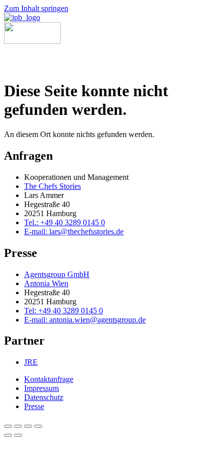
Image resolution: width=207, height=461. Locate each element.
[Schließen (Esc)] (38, 426)
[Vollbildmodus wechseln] (18, 426)
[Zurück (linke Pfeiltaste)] (8, 435)
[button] (16, 58)
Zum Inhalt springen (36, 8)
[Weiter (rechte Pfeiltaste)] (18, 435)
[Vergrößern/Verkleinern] (8, 426)
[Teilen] (28, 426)
